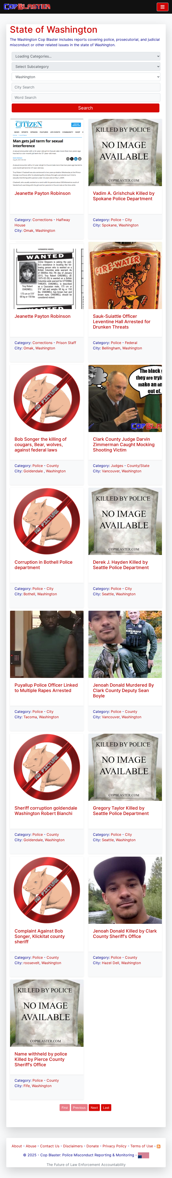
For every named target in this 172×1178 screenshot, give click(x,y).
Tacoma (30, 717)
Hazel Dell (110, 963)
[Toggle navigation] (162, 7)
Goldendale (34, 471)
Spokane (109, 225)
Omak (28, 230)
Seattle (108, 594)
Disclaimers (73, 1146)
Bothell (29, 594)
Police (37, 465)
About (17, 1146)
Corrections (42, 219)
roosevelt (31, 963)
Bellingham (111, 348)
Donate (92, 1146)
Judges (117, 465)
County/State (138, 465)
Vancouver (111, 471)
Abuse (31, 1146)
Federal (131, 342)
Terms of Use (141, 1146)
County (53, 465)
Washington (45, 230)
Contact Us (49, 1146)
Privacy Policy (115, 1146)
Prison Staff (66, 342)
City (50, 588)
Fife (27, 1085)
